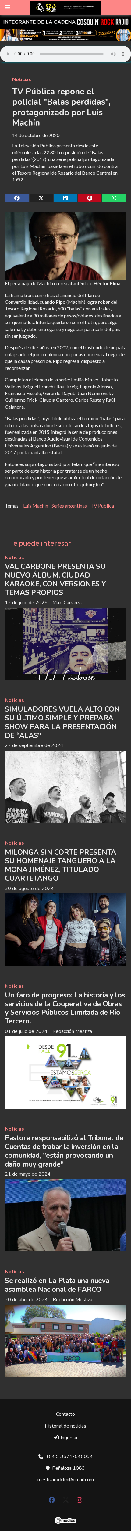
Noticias (21, 79)
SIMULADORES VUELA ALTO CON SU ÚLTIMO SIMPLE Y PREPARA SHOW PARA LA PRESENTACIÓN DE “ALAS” (62, 722)
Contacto (65, 1414)
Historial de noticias (65, 1426)
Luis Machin (35, 505)
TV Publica (102, 505)
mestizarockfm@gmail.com (65, 1479)
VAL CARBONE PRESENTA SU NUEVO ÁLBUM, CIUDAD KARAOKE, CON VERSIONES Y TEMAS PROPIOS (55, 579)
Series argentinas (69, 505)
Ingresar (68, 1437)
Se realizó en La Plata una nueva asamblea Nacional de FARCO (57, 1285)
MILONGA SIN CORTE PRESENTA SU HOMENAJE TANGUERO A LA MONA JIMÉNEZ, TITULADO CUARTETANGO (60, 865)
